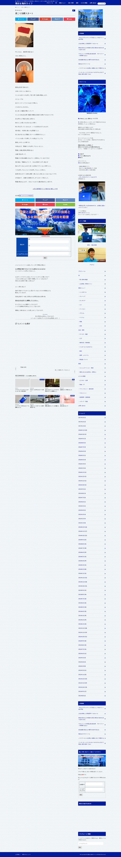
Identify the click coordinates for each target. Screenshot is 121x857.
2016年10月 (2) (82, 434)
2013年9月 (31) (82, 590)
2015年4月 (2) (82, 510)
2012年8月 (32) (82, 645)
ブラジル (82, 313)
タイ (81, 304)
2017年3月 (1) (82, 417)
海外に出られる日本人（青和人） (88, 372)
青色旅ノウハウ (84, 359)
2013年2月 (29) (82, 620)
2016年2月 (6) (82, 468)
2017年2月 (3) (82, 421)
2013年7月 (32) (82, 598)
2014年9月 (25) (82, 539)
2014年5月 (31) (82, 556)
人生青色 (17, 854)
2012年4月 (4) (82, 662)
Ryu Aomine (45, 314)
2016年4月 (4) (82, 459)
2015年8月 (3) (82, 493)
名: (29, 245)
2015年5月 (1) (82, 506)
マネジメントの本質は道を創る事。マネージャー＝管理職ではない (91, 54)
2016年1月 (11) (82, 472)
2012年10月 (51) (82, 636)
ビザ (81, 338)
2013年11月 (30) (82, 582)
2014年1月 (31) (82, 573)
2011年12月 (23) (82, 678)
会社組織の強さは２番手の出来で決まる (88, 59)
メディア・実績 (84, 401)
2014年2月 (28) (82, 569)
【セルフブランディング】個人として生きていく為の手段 (91, 38)
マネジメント (83, 393)
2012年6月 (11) (82, 653)
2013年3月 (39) (82, 615)
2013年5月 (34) (82, 607)
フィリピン (82, 309)
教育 (77, 3)
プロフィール (50, 3)
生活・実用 (71, 3)
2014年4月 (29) (82, 560)
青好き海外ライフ (24, 3)
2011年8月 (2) (82, 695)
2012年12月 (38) (82, 628)
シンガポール (83, 292)
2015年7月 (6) (82, 497)
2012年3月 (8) (82, 666)
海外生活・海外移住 (85, 342)
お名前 (82, 784)
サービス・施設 (84, 334)
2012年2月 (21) (82, 670)
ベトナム (82, 317)
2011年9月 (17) (82, 691)
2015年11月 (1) (82, 480)
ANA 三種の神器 (92, 245)
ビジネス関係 (84, 3)
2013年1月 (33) (82, 624)
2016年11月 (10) (82, 430)
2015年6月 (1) (82, 502)
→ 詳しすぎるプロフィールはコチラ (87, 177)
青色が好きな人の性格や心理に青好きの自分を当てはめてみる (91, 48)
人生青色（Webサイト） (86, 283)
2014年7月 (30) (82, 548)
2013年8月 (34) (82, 594)
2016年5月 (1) (82, 455)
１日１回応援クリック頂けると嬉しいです (45, 189)
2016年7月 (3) (82, 447)
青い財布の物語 (84, 279)
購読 (80, 847)
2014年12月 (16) (82, 527)
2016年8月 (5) (82, 442)
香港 (81, 321)
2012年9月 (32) (82, 641)
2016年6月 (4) (82, 451)
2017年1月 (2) (82, 426)
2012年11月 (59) (82, 632)
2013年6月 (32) (82, 603)
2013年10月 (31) (82, 586)
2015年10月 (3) (82, 485)
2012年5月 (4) (82, 657)
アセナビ (92, 264)
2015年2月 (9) (82, 518)
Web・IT (82, 384)
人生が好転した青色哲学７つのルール (88, 43)
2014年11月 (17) (82, 531)
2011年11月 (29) (82, 683)
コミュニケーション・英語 (86, 368)
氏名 (22, 244)
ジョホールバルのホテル (86, 347)
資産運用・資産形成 (85, 397)
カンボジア (82, 300)
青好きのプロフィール (84, 64)
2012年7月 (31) (82, 649)
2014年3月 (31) (82, 565)
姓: (29, 239)
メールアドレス (22, 254)
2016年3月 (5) (82, 464)
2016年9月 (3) (82, 438)
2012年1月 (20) (82, 674)
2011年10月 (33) (82, 687)
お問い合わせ (93, 3)
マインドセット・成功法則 (86, 389)
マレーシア (82, 296)
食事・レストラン (84, 355)
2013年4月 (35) (82, 611)
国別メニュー (62, 3)
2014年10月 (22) (82, 535)
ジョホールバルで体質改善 (27, 195)
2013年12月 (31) (82, 577)
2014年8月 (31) (82, 544)
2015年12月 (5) (82, 476)
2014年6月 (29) (82, 552)
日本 (81, 326)
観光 (81, 351)
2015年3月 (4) (82, 514)
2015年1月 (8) (82, 523)
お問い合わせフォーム (84, 212)
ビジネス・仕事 (84, 380)
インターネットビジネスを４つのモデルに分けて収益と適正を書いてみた (91, 73)
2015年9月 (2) (82, 489)
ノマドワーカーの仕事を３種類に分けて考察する (91, 68)
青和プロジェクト (26, 854)
